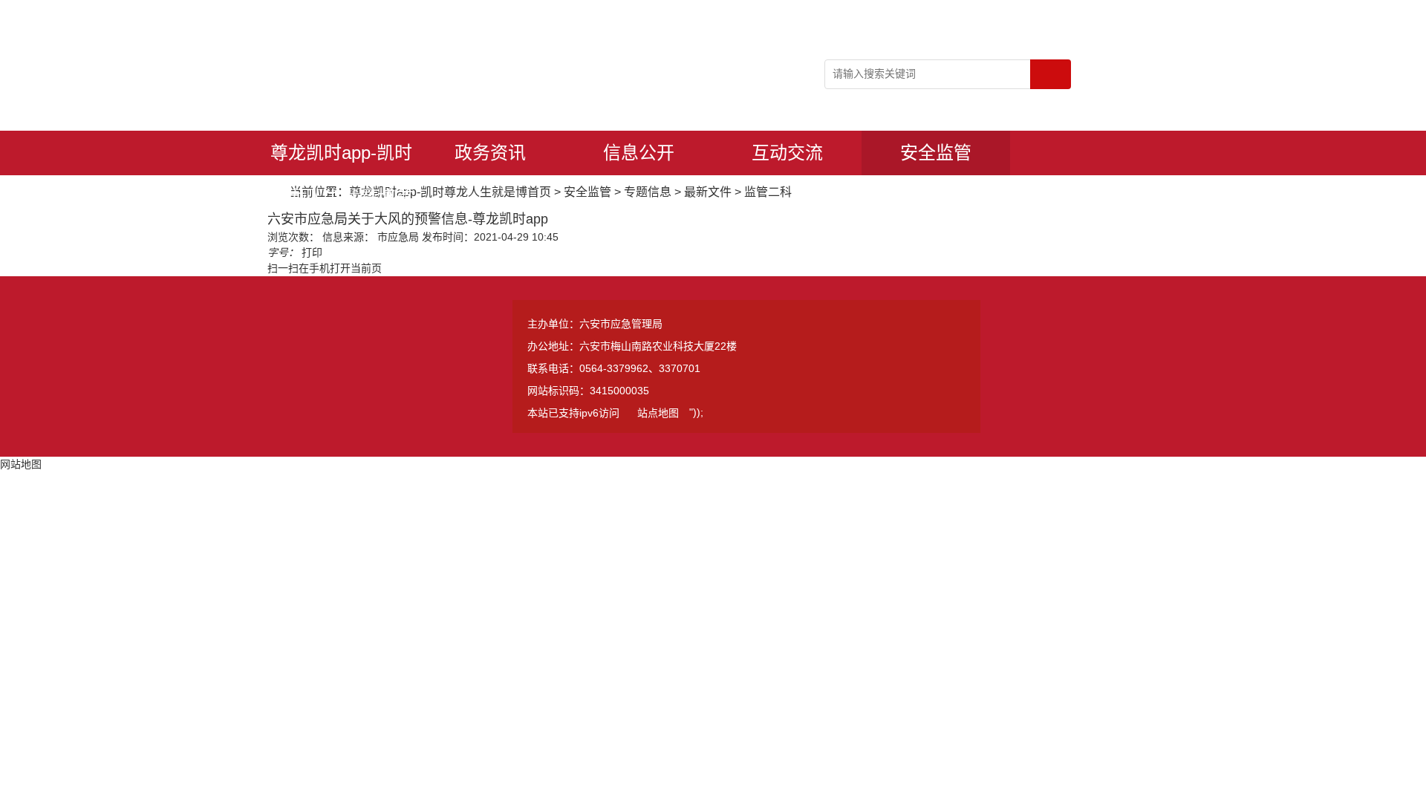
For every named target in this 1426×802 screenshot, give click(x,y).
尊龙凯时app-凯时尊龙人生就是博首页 (341, 159)
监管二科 (768, 192)
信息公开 (638, 153)
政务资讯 (490, 153)
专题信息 (647, 192)
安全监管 (935, 153)
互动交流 (787, 153)
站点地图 (658, 413)
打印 (312, 252)
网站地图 (21, 464)
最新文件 (708, 192)
